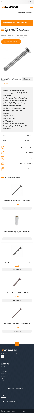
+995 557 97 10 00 (11, 395)
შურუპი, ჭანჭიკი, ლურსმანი (20, 37)
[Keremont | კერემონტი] (9, 351)
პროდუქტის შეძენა (12, 41)
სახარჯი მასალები (6, 37)
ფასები (3, 378)
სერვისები (3, 371)
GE (30, 1)
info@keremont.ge (11, 401)
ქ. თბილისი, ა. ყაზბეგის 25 (15, 388)
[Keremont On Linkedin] (2, 357)
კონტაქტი (3, 380)
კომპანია (3, 369)
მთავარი (3, 35)
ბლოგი (3, 376)
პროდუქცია (11, 35)
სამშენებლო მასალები (22, 35)
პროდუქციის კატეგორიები (25, 12)
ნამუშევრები (4, 373)
